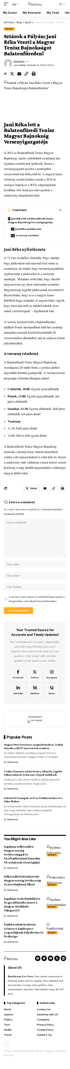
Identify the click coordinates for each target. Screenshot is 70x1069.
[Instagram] (51, 674)
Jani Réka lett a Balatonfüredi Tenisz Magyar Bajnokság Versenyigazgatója (30, 220)
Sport (9, 29)
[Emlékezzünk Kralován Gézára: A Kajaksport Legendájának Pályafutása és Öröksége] (56, 928)
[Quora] (51, 690)
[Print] (33, 73)
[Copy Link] (26, 73)
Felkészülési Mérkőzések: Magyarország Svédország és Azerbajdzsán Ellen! (22, 880)
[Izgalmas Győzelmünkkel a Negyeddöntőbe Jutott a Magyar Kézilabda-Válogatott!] (56, 902)
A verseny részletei (27, 235)
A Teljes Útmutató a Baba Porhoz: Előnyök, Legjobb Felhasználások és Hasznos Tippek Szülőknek (33, 773)
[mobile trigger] (7, 4)
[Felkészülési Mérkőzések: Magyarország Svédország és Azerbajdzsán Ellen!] (56, 880)
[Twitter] (34, 674)
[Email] (19, 73)
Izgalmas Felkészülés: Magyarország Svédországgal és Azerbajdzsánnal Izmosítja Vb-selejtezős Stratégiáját (22, 854)
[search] (52, 4)
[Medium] (34, 690)
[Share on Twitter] (12, 73)
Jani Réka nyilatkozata (28, 228)
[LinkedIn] (18, 690)
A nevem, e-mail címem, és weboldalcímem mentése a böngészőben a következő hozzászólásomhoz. (37, 599)
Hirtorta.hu (19, 61)
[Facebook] (18, 674)
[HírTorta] (35, 4)
